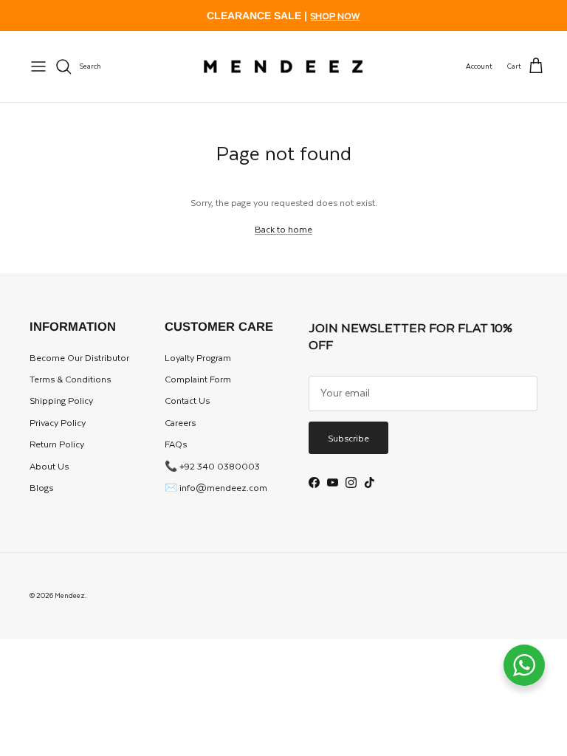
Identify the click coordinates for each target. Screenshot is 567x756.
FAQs (176, 443)
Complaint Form (198, 378)
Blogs (41, 487)
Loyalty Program (198, 357)
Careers (180, 422)
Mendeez (70, 595)
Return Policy (57, 443)
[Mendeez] (283, 67)
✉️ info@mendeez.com (216, 487)
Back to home (283, 228)
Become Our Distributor (79, 357)
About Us (49, 465)
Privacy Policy (58, 422)
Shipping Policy (61, 400)
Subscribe (348, 437)
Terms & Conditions (70, 378)
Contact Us (187, 400)
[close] (38, 66)
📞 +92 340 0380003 (212, 465)
